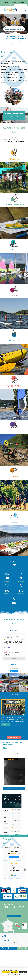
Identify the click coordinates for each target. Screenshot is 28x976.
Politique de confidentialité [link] (14, 974)
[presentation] (12, 730)
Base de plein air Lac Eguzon (13, 636)
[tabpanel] (13, 713)
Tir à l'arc (14, 159)
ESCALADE (14, 477)
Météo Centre (9, 752)
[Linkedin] (10, 4)
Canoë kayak (14, 341)
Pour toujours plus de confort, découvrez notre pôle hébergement (14, 27)
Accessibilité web (5, 939)
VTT (14, 431)
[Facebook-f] (5, 4)
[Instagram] (7, 4)
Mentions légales (5, 936)
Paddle (14, 295)
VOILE (14, 250)
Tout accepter (5, 972)
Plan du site (4, 935)
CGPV (3, 937)
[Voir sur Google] (14, 868)
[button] (26, 10)
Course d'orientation (14, 204)
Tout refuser (14, 972)
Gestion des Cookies (5, 940)
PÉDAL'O (14, 522)
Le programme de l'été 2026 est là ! (11, 717)
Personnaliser (22, 972)
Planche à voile (14, 386)
